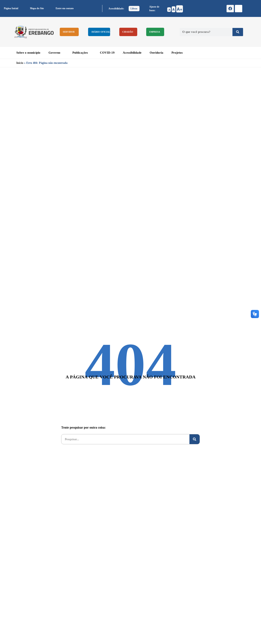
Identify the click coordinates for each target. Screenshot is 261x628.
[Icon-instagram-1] (238, 8)
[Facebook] (230, 8)
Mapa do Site (37, 8)
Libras (133, 8)
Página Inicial (11, 8)
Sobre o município (28, 52)
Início (19, 62)
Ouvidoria (156, 52)
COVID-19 (107, 52)
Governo (54, 52)
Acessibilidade (132, 52)
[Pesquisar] (237, 32)
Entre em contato (65, 8)
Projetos (177, 52)
